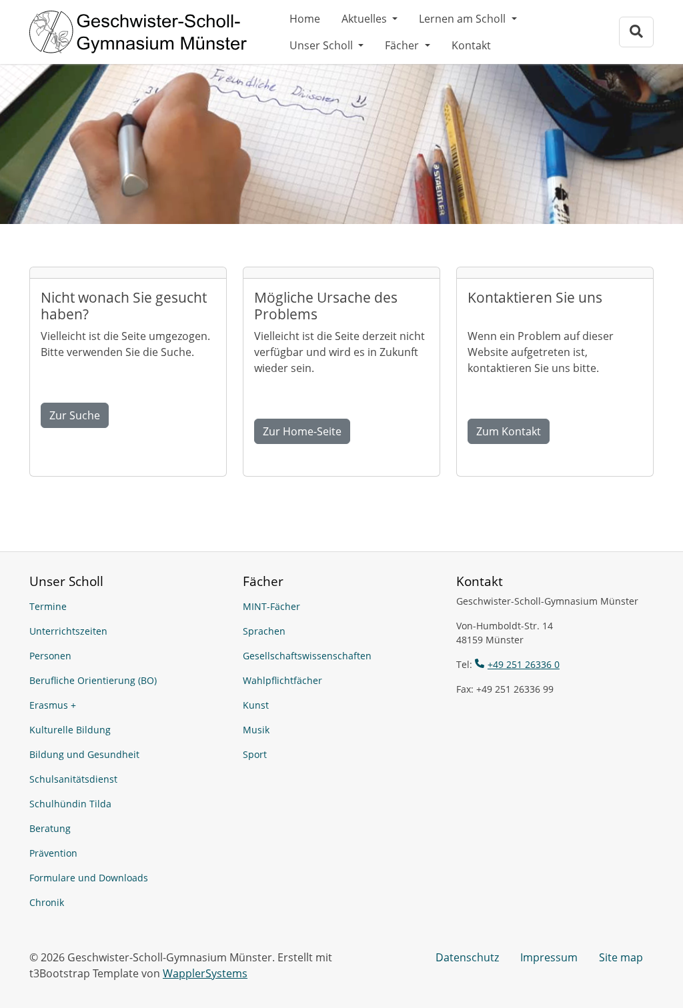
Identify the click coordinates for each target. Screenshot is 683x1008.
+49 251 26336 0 (524, 664)
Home (304, 18)
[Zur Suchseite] (636, 32)
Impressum (549, 957)
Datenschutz (467, 957)
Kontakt (471, 45)
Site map (621, 957)
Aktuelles (366, 18)
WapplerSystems (205, 973)
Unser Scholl (322, 45)
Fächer (403, 45)
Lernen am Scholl (463, 18)
